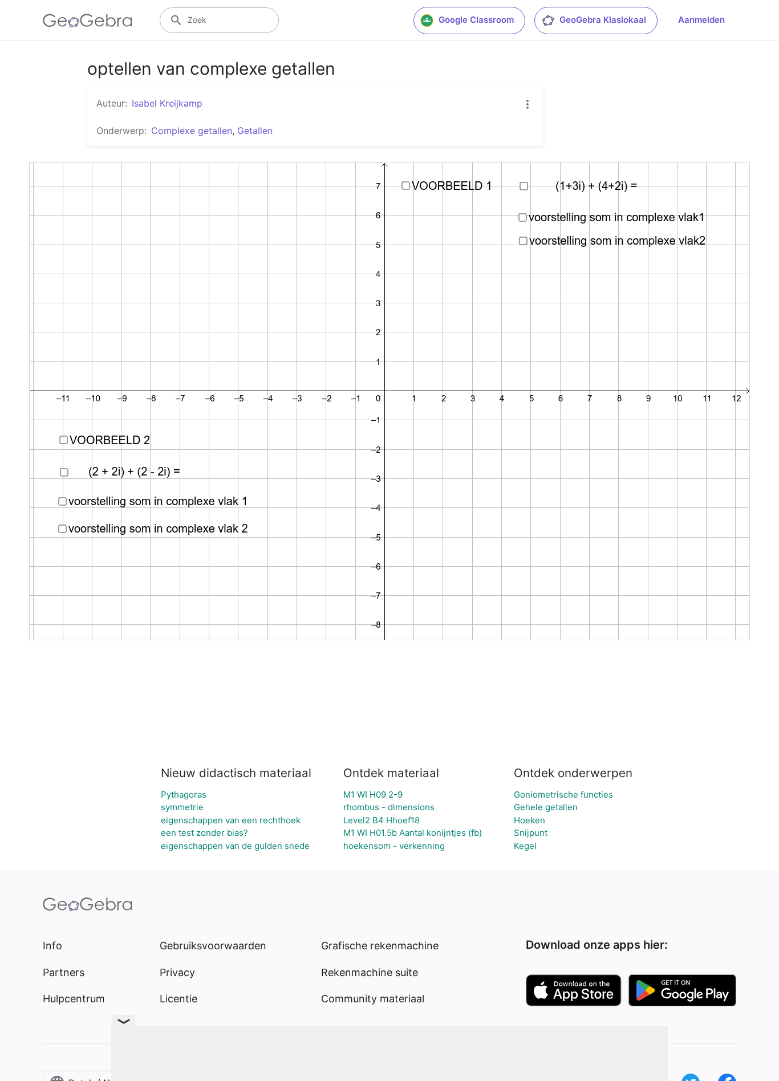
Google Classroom (476, 19)
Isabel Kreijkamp (167, 103)
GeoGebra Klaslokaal (602, 19)
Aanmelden (701, 19)
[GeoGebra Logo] (87, 20)
